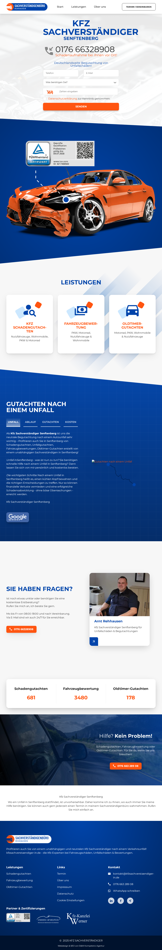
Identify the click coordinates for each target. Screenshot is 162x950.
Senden (81, 106)
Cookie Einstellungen (70, 900)
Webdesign (63, 946)
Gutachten (50, 422)
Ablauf (30, 422)
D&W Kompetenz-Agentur (91, 946)
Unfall (13, 422)
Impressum (64, 887)
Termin (61, 873)
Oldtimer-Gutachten (19, 887)
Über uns (63, 880)
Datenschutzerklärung (62, 98)
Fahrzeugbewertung (19, 880)
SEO (73, 946)
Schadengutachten (18, 873)
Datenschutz (65, 893)
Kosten (70, 422)
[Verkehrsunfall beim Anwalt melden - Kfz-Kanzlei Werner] (78, 918)
